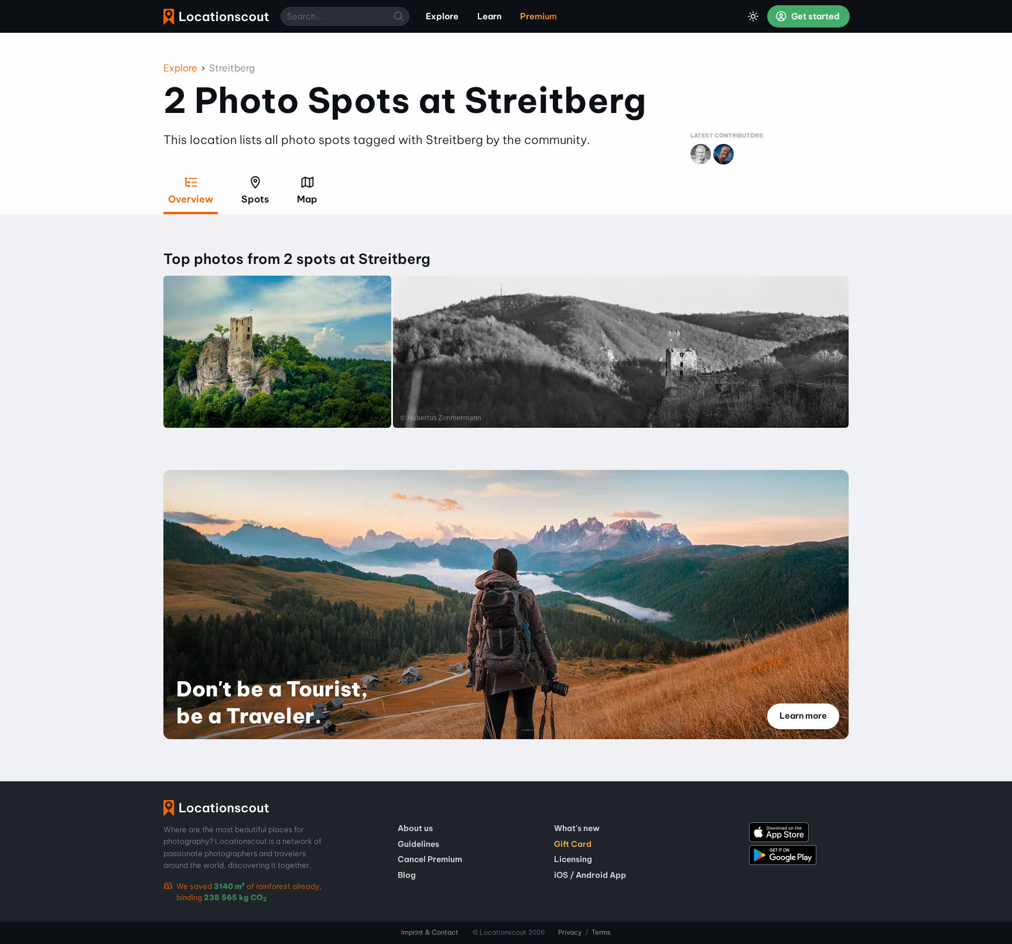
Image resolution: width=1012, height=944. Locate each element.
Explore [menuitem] (442, 16)
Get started (814, 16)
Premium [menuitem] (538, 16)
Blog (407, 875)
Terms (601, 932)
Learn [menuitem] (489, 16)
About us (415, 828)
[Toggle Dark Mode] (753, 16)
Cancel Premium (430, 859)
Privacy (570, 932)
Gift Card (573, 844)
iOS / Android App (590, 875)
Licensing (573, 859)
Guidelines (418, 844)
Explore (180, 68)
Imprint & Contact (430, 932)
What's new (577, 828)
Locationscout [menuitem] (216, 17)
